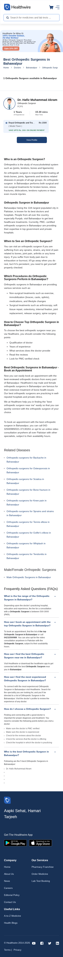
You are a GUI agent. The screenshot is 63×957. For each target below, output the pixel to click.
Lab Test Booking (41, 881)
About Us (9, 874)
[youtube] (34, 943)
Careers (8, 888)
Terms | (8, 949)
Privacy (17, 949)
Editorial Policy (11, 895)
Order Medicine (40, 874)
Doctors (17, 68)
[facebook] (41, 943)
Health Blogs (10, 922)
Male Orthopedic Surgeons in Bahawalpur (29, 577)
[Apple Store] (40, 842)
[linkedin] (57, 943)
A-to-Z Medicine (12, 915)
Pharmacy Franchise (43, 867)
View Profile (31, 140)
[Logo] (7, 800)
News (7, 881)
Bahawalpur (31, 68)
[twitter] (49, 943)
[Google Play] (15, 842)
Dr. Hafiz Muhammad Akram (37, 100)
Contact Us (10, 902)
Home (6, 68)
